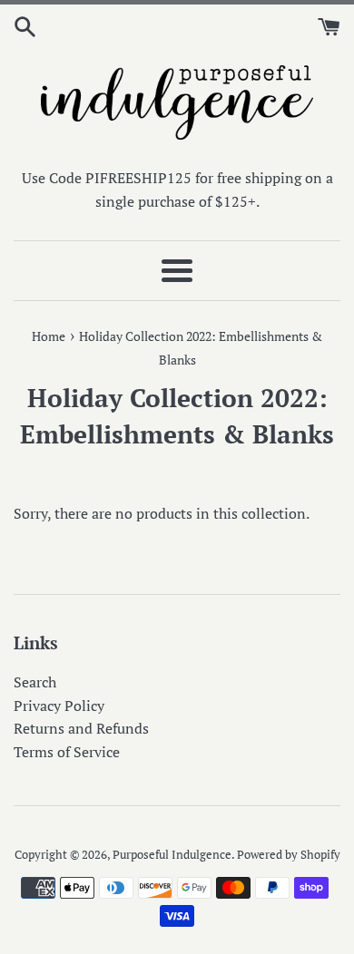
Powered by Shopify (288, 854)
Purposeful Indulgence (172, 854)
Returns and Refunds (81, 728)
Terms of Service (67, 752)
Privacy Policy (59, 706)
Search (35, 682)
